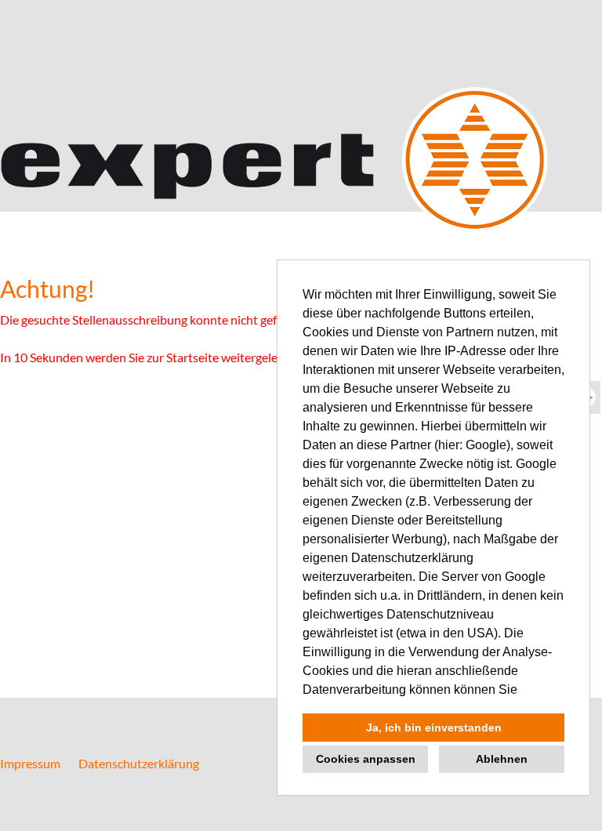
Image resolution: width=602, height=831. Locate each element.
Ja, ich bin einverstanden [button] (434, 727)
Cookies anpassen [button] (365, 759)
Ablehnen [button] (502, 759)
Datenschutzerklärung (138, 763)
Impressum (30, 763)
